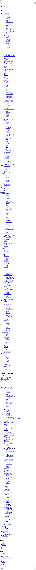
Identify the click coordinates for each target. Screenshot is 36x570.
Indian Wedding (4, 554)
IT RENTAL (6, 354)
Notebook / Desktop (8, 477)
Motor (6, 53)
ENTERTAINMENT (5, 332)
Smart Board (7, 43)
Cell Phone (7, 177)
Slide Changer (8, 41)
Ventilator (7, 116)
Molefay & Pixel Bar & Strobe (10, 31)
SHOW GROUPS (6, 156)
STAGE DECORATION (7, 443)
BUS (4, 188)
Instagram (3, 563)
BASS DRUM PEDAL (7, 59)
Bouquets (7, 106)
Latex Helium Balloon (9, 96)
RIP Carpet (7, 461)
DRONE (5, 252)
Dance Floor (7, 82)
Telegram (14, 566)
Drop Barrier (7, 104)
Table (6, 88)
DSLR (5, 70)
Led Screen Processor (9, 417)
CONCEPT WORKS (7, 166)
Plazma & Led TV (8, 39)
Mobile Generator (8, 237)
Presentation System (8, 16)
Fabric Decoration (8, 105)
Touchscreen (7, 181)
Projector (7, 37)
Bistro (6, 90)
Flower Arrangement (8, 107)
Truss (6, 50)
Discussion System (8, 47)
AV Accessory (8, 225)
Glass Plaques (7, 143)
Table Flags (7, 131)
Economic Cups (8, 328)
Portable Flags (8, 135)
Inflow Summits (4, 555)
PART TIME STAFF (7, 185)
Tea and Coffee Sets (8, 150)
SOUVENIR (6, 148)
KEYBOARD (6, 245)
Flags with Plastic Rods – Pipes (10, 134)
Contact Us (3, 6)
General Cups (7, 140)
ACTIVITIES (4, 165)
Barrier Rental (8, 111)
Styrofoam (7, 84)
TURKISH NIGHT (6, 157)
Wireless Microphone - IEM (9, 396)
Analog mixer (7, 15)
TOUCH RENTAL (6, 178)
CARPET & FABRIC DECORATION (9, 282)
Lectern (7, 444)
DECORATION (4, 80)
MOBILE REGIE (6, 72)
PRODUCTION (4, 248)
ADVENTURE (8, 167)
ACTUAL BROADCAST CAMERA (9, 68)
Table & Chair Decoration (9, 93)
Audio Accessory (8, 24)
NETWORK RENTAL (7, 182)
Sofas (6, 91)
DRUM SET (5, 58)
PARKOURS (6, 347)
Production (3, 543)
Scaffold (7, 52)
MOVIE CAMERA (6, 71)
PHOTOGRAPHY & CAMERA (8, 69)
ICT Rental (3, 546)
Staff (2, 547)
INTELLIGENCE (8, 168)
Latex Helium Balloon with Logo (10, 98)
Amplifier (7, 21)
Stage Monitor (8, 199)
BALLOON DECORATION (8, 275)
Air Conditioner (8, 115)
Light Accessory (8, 34)
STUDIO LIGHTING (7, 77)
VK (11, 566)
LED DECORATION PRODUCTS (9, 101)
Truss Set (7, 49)
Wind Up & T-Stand (8, 54)
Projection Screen (8, 42)
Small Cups (7, 141)
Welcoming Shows (8, 339)
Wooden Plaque (8, 146)
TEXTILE (5, 301)
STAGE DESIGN (6, 81)
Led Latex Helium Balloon (9, 99)
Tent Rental (7, 290)
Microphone (7, 203)
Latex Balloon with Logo (9, 97)
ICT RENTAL (4, 173)
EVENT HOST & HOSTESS (8, 184)
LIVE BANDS (6, 153)
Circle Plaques (8, 324)
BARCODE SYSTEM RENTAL (8, 362)
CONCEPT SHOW (6, 158)
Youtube (3, 564)
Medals (7, 145)
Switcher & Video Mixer (9, 222)
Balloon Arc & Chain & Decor (10, 100)
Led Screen (7, 36)
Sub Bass (7, 20)
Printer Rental (7, 175)
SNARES (5, 60)
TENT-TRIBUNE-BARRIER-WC (9, 109)
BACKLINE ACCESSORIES (8, 431)
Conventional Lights (8, 405)
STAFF (3, 183)
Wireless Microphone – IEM (9, 22)
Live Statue (7, 159)
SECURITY (5, 186)
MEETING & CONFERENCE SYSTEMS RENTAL (11, 226)
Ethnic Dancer (8, 160)
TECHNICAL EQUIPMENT (6, 13)
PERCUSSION (6, 66)
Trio (6, 335)
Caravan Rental (8, 112)
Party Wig (7, 126)
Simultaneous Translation (9, 46)
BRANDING (6, 267)
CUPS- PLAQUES (6, 320)
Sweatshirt (7, 123)
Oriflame (3, 553)
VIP (4, 190)
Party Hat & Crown (8, 127)
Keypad (7, 48)
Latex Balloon (8, 95)
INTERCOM (6, 260)
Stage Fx (7, 214)
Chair (6, 89)
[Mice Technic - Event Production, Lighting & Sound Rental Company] (2, 0)
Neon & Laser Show (8, 162)
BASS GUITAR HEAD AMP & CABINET (10, 63)
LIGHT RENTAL (6, 25)
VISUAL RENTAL (6, 35)
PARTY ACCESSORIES (7, 124)
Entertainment (4, 545)
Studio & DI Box (8, 23)
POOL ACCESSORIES (7, 297)
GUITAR (5, 62)
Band (6, 515)
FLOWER (5, 286)
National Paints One (5, 556)
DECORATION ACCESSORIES (8, 119)
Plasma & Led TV (8, 413)
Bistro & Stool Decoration (9, 94)
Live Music (7, 154)
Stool (6, 271)
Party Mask (7, 125)
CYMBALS (5, 241)
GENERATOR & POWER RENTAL (9, 56)
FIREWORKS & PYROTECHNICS (9, 55)
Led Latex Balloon (8, 279)
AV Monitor (7, 38)
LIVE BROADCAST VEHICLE (8, 76)
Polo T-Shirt (7, 122)
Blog (2, 5)
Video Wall (7, 218)
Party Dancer (7, 161)
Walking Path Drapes (9, 92)
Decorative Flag (8, 132)
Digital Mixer (7, 195)
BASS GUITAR (6, 244)
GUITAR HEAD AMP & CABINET (9, 61)
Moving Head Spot (8, 207)
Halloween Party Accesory (9, 309)
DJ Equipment (8, 17)
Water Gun (7, 118)
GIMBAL (5, 74)
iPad (6, 176)
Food (6, 149)
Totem (6, 51)
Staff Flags (7, 130)
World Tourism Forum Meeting (6, 557)
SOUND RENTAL (6, 14)
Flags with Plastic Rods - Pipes (6, 534)
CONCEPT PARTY (7, 152)
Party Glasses (7, 305)
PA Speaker (7, 18)
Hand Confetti (8, 128)
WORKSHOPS (6, 171)
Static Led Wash (8, 210)
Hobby (7, 151)
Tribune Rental (8, 110)
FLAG (5, 129)
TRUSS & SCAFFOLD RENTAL (9, 229)
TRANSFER (4, 187)
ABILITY (7, 169)
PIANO (5, 65)
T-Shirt (7, 121)
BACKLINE (4, 57)
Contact (3, 561)
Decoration (3, 544)
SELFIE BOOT (6, 79)
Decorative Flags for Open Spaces (10, 133)
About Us (3, 560)
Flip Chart (7, 86)
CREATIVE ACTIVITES (7, 351)
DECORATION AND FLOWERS (9, 87)
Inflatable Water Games (9, 298)
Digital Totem (7, 180)
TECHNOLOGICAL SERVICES (8, 170)
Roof (6, 233)
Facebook (1, 566)
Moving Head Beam (8, 27)
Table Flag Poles (8, 313)
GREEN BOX (6, 75)
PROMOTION (4, 120)
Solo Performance (8, 343)
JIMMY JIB (5, 73)
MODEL (5, 366)
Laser (6, 32)
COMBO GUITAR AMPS (7, 432)
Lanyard (7, 147)
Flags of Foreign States (9, 316)
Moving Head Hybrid (9, 28)
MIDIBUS (5, 189)
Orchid (7, 108)
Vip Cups (7, 142)
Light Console (8, 26)
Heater (6, 114)
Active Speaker (8, 19)
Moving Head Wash (8, 29)
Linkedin (3, 562)
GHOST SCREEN (6, 256)
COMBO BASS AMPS (7, 433)
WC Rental (7, 113)
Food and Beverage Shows (9, 163)
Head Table (7, 85)
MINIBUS (5, 370)
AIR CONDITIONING (7, 294)
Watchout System (8, 40)
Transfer (3, 548)
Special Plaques (8, 144)
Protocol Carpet (8, 103)
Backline (3, 542)
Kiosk (6, 44)
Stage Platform (8, 263)
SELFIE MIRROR (6, 78)
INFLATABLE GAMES (7, 172)
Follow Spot (7, 33)
